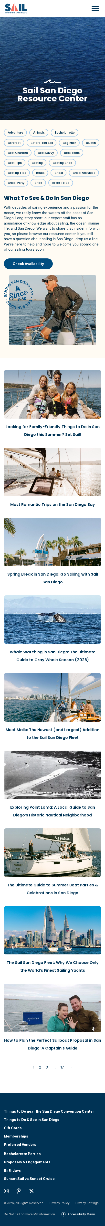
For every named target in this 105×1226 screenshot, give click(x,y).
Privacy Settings (87, 1203)
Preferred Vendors (20, 1144)
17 (62, 1067)
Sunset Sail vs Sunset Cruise (29, 1178)
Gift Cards (13, 1128)
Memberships (16, 1136)
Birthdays (12, 1170)
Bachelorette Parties (22, 1154)
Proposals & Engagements (27, 1162)
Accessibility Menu (81, 1214)
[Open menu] (94, 8)
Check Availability (28, 264)
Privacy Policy (60, 1203)
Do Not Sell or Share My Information (29, 1214)
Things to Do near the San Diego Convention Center (49, 1111)
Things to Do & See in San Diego (31, 1119)
